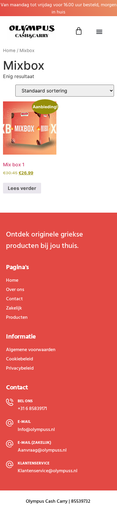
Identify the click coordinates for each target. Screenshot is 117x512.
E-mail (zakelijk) (34, 442)
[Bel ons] (9, 402)
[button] (99, 32)
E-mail (24, 421)
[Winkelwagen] (79, 31)
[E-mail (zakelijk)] (9, 443)
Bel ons (25, 401)
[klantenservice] (9, 464)
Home (9, 50)
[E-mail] (9, 422)
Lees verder (22, 188)
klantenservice (34, 463)
